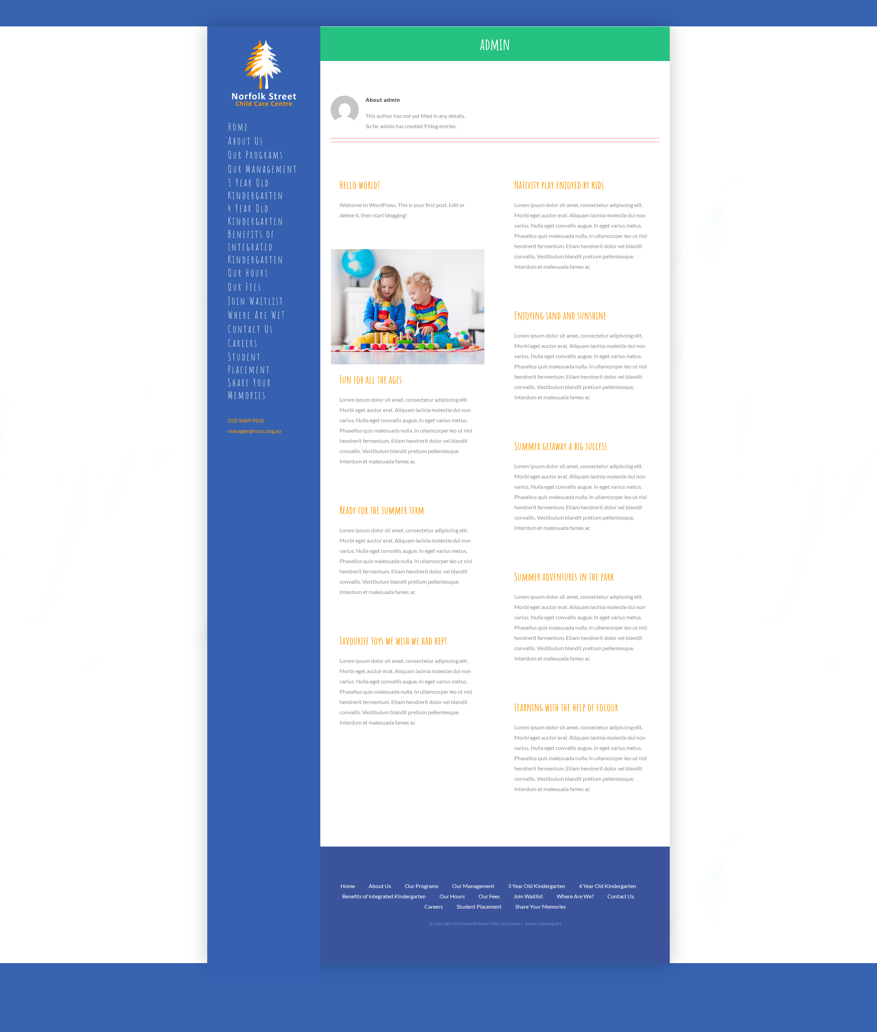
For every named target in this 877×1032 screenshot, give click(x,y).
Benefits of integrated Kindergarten (384, 896)
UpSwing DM (549, 923)
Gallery (407, 306)
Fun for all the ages (370, 379)
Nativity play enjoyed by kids (559, 185)
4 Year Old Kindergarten (607, 886)
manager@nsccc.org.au (254, 430)
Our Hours (452, 896)
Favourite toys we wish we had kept (393, 640)
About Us (380, 886)
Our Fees (489, 896)
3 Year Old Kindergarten (536, 886)
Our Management (473, 886)
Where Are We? (575, 896)
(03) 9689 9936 (246, 420)
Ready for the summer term (381, 510)
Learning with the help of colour (566, 707)
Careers (433, 906)
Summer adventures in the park (564, 576)
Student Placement (479, 906)
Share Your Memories (540, 906)
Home (348, 886)
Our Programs (421, 886)
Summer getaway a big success (560, 446)
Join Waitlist (528, 896)
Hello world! (359, 185)
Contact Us (620, 896)
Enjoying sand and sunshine (560, 315)
